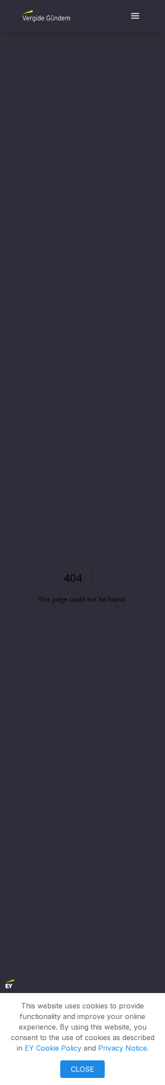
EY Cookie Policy (53, 1048)
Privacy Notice (122, 1048)
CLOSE (82, 1069)
